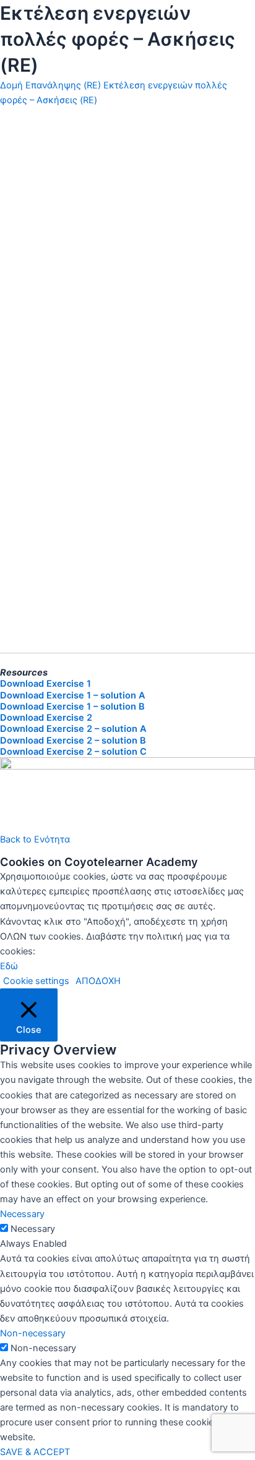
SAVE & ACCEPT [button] (35, 1452)
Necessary (33, 1228)
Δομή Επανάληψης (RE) (50, 85)
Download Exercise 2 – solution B (73, 740)
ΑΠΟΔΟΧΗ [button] (98, 981)
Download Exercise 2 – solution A (73, 728)
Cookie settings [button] (36, 981)
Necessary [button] (22, 1214)
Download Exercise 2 (46, 717)
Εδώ (9, 966)
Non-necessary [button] (33, 1333)
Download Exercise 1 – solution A (72, 695)
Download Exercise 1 (45, 683)
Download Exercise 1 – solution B (72, 706)
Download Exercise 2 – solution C (73, 751)
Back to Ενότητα (35, 839)
